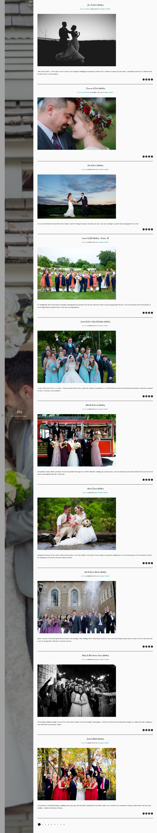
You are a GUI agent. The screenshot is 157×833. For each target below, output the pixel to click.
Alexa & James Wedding (95, 488)
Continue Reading (43, 79)
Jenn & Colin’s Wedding (95, 4)
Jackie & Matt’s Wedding (95, 738)
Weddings (87, 9)
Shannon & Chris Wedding (95, 88)
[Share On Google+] (24, 422)
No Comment (107, 9)
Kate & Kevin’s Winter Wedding (95, 572)
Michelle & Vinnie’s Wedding (95, 405)
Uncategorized (86, 92)
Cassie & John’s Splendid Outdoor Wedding (95, 321)
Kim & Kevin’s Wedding (95, 165)
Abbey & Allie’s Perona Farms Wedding (95, 655)
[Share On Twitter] (18, 422)
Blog (82, 9)
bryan (100, 9)
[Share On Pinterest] (21, 422)
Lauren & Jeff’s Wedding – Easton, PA (95, 238)
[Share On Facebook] (15, 422)
